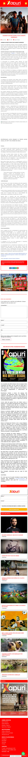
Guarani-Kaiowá (12, 258)
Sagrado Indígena (17, 39)
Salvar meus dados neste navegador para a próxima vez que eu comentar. (13, 336)
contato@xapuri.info (23, 479)
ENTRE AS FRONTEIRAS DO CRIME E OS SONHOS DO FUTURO (13, 606)
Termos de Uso (5, 734)
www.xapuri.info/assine (20, 478)
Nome (2, 320)
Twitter (3, 744)
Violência (17, 258)
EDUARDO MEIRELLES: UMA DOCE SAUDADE (12, 535)
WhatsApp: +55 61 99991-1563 (9, 749)
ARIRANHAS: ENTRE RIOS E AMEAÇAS (11, 675)
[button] (4, 3)
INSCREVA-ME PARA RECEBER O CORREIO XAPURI (13, 506)
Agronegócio (5, 258)
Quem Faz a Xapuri (6, 727)
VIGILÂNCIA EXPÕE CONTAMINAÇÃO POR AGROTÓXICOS (12, 654)
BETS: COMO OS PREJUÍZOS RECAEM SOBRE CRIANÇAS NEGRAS (13, 633)
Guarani (13, 53)
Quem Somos (5, 721)
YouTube (4, 742)
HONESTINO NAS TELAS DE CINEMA (10, 555)
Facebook (4, 740)
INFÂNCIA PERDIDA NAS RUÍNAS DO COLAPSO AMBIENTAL (13, 578)
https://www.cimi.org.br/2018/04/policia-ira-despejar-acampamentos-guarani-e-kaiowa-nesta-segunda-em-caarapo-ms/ (14, 255)
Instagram (4, 738)
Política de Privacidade (7, 732)
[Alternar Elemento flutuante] (23, 753)
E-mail (2, 325)
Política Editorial (6, 731)
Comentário (4, 305)
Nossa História (5, 723)
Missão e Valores (6, 725)
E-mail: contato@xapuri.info (8, 748)
